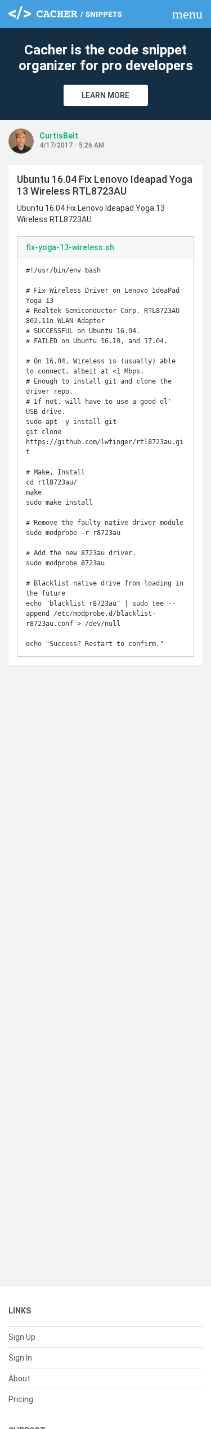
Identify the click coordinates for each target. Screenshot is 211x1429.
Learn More (105, 95)
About (19, 1378)
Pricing (20, 1399)
